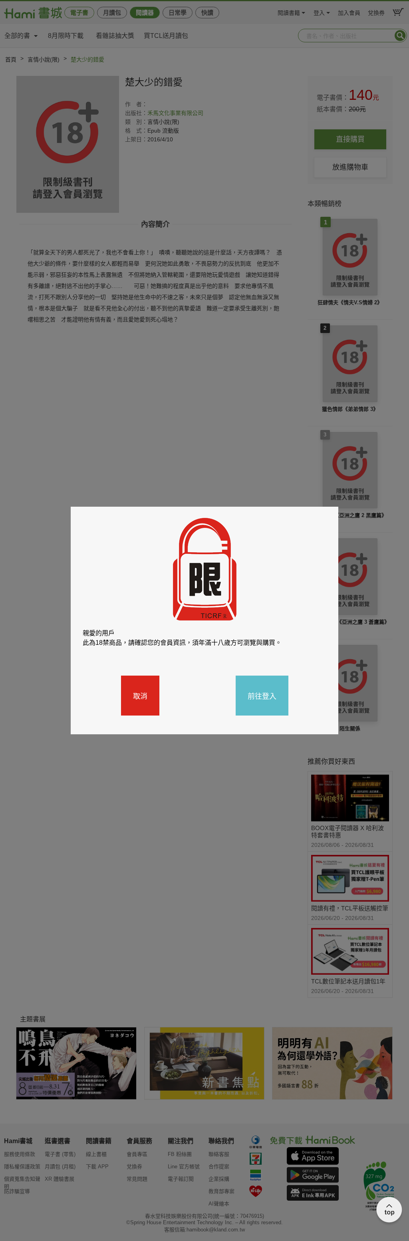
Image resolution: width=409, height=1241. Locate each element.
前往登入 (262, 695)
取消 (140, 695)
